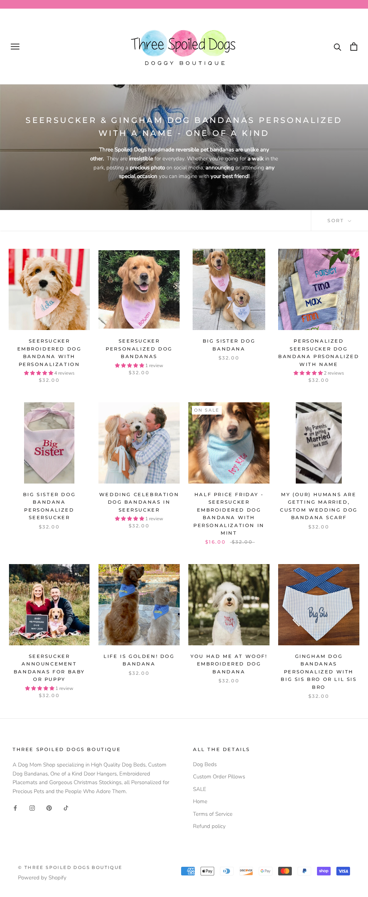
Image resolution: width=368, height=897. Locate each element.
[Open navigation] (15, 47)
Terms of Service (213, 814)
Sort (336, 220)
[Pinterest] (49, 807)
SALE (199, 789)
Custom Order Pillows (219, 776)
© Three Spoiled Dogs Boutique (70, 867)
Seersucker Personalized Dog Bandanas (139, 348)
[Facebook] (15, 807)
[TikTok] (66, 807)
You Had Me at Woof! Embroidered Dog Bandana (228, 663)
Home (200, 801)
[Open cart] (353, 46)
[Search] (337, 46)
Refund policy (209, 826)
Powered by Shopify (42, 877)
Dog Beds (205, 764)
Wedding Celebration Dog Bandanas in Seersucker (139, 502)
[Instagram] (32, 807)
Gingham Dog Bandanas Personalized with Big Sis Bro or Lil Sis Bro (318, 671)
